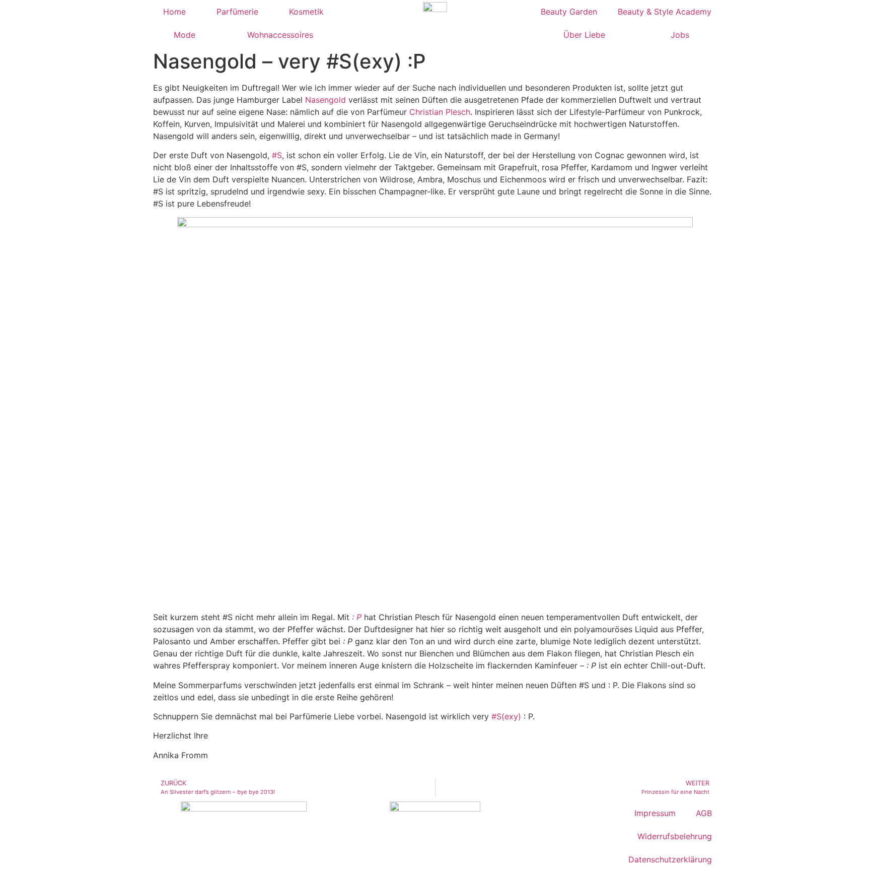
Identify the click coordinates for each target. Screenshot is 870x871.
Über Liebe (584, 35)
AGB (704, 813)
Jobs (680, 35)
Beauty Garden (569, 12)
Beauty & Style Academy (664, 12)
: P (356, 617)
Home (174, 12)
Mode (184, 35)
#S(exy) (506, 716)
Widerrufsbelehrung (674, 836)
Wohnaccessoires (280, 35)
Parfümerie (237, 12)
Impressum (655, 813)
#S (277, 155)
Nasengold (325, 100)
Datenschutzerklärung (670, 859)
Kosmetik (306, 12)
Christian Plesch (439, 112)
